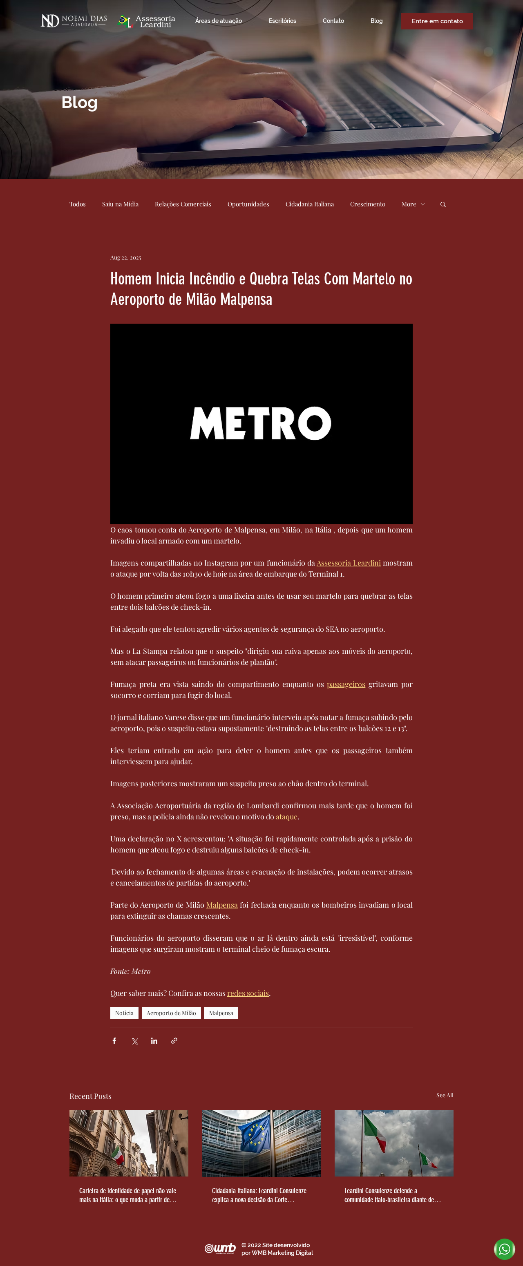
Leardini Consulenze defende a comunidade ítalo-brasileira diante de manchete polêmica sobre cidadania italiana (389, 1195)
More (409, 204)
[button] (443, 204)
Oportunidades (248, 204)
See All (445, 1095)
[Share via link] (174, 1041)
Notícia (124, 1013)
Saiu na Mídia (120, 204)
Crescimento (367, 204)
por (246, 1253)
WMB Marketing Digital (282, 1253)
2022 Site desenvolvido (279, 1245)
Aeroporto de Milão (171, 1013)
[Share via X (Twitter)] (134, 1041)
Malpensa (221, 1013)
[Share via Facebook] (114, 1041)
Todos (77, 204)
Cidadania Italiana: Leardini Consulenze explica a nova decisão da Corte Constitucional (259, 1195)
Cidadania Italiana (310, 204)
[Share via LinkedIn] (154, 1041)
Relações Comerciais (183, 204)
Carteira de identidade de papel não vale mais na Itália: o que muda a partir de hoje (127, 1195)
